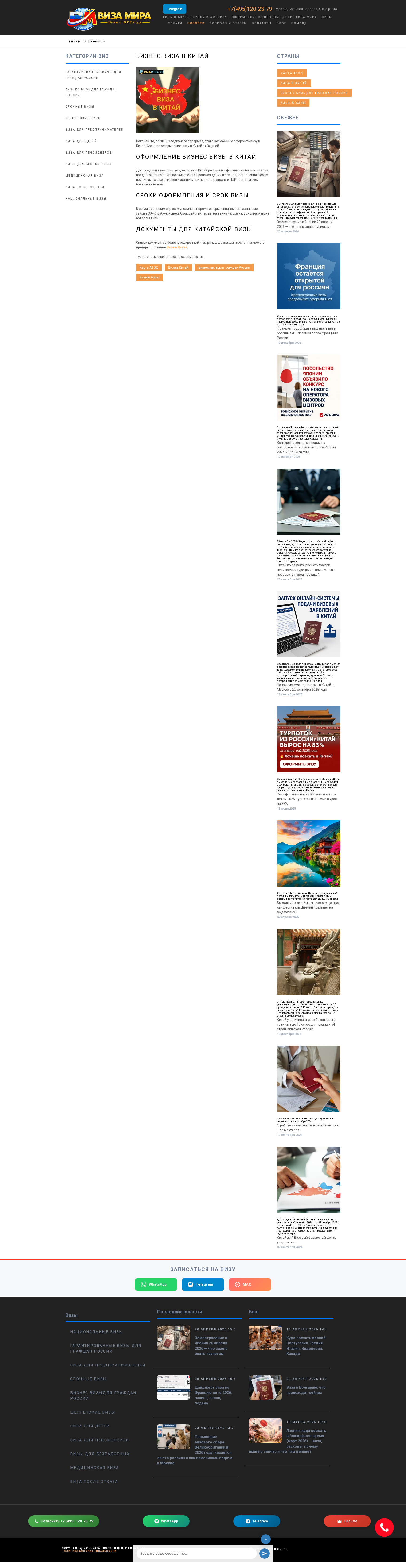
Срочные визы (80, 106)
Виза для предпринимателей (95, 129)
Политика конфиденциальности (89, 1551)
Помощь (299, 23)
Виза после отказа (85, 187)
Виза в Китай (177, 247)
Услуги (175, 23)
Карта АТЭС (149, 267)
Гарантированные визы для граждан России (106, 1348)
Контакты (262, 23)
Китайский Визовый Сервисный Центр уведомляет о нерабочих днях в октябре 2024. (306, 1120)
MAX (247, 1284)
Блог (281, 23)
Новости (196, 23)
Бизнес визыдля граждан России (224, 267)
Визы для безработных (89, 164)
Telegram (174, 9)
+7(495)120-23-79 (249, 9)
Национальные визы (86, 198)
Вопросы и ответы (228, 23)
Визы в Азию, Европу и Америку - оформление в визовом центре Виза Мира (240, 17)
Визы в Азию (149, 277)
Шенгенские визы (83, 118)
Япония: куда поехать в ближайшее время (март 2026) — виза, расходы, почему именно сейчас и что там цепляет (287, 1441)
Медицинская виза (85, 175)
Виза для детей (81, 141)
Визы (327, 17)
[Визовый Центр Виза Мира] (109, 19)
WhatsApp (158, 1284)
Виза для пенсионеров (89, 152)
